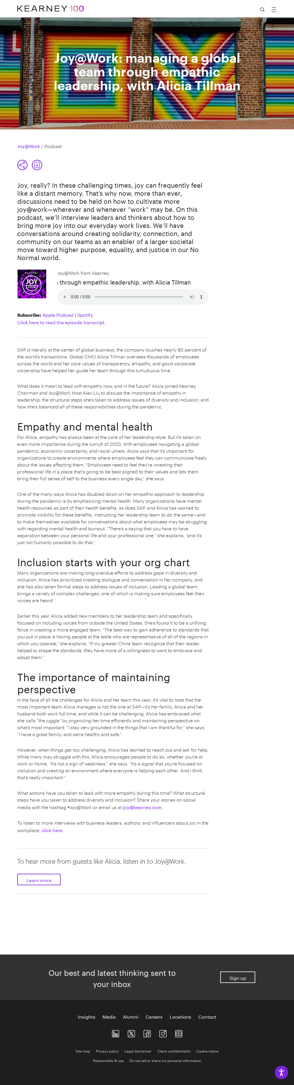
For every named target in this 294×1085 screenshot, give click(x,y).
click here (52, 829)
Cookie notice (207, 1050)
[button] (29, 165)
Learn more (38, 879)
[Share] (22, 165)
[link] (37, 165)
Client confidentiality (174, 1050)
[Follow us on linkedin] (115, 1032)
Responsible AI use (108, 1060)
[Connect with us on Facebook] (147, 1032)
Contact (207, 1016)
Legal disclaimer (138, 1050)
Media (109, 1016)
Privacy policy (107, 1050)
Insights (86, 1016)
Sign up (237, 977)
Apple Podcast (58, 314)
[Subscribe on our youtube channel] (178, 1032)
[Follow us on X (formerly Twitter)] (131, 1032)
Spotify (85, 314)
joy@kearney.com (142, 806)
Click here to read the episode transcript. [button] (61, 321)
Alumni (130, 1016)
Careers (154, 1016)
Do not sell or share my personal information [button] (165, 1060)
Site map (83, 1050)
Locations (180, 1016)
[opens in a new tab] (163, 1032)
